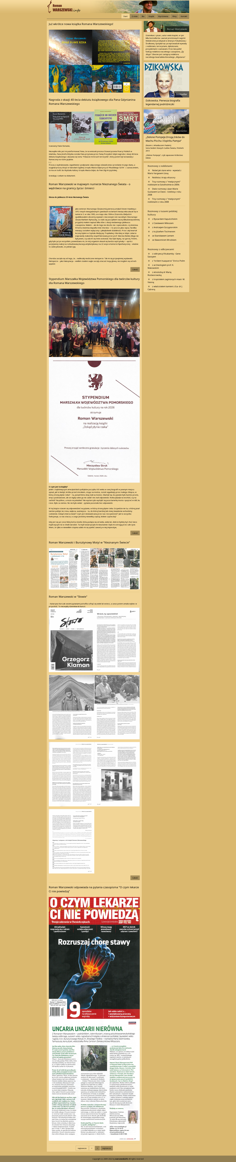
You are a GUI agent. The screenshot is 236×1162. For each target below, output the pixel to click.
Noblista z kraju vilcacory (163, 177)
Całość (135, 269)
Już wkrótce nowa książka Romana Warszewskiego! (81, 24)
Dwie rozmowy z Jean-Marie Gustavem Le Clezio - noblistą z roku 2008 (164, 191)
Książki (151, 16)
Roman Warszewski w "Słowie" (68, 596)
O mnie (135, 16)
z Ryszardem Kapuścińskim (164, 219)
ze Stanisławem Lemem (163, 235)
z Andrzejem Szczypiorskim (164, 227)
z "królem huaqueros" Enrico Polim (168, 260)
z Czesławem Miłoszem (163, 223)
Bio (143, 16)
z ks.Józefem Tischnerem (163, 231)
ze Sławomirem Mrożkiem (164, 240)
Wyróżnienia (163, 16)
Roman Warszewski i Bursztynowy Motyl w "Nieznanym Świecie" (89, 542)
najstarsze (106, 1148)
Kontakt (184, 16)
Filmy (174, 16)
